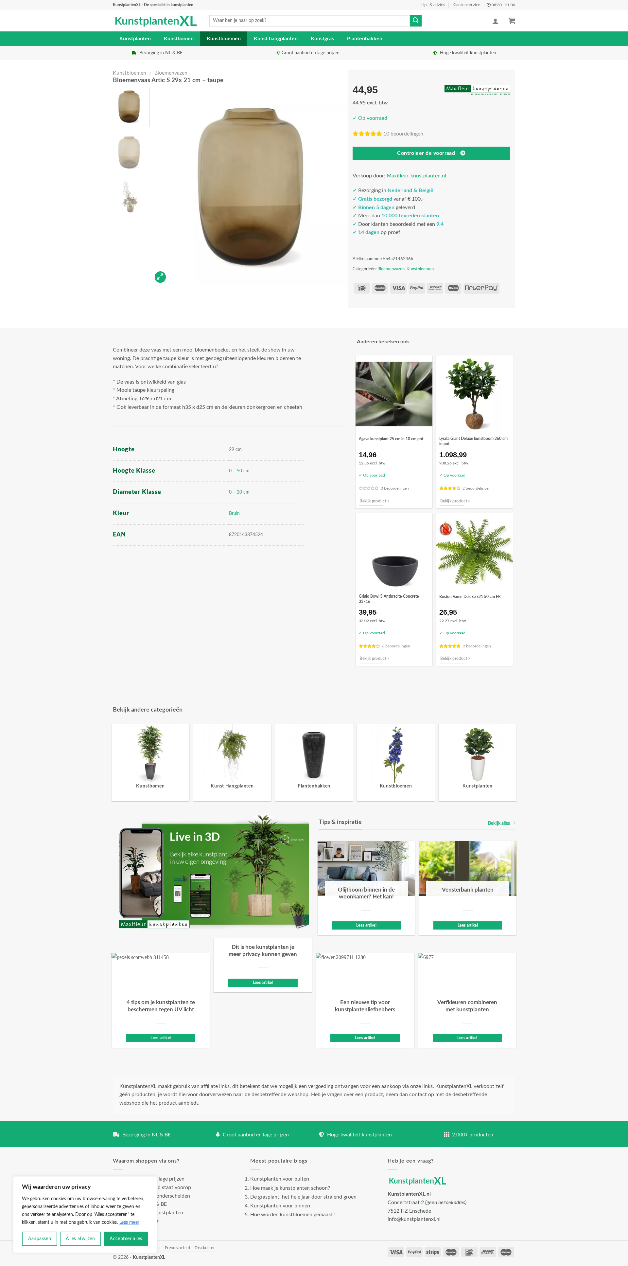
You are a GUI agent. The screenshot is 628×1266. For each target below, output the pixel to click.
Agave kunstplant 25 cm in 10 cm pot (391, 439)
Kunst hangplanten (276, 38)
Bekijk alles (499, 823)
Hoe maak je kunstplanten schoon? (290, 1188)
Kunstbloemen (224, 38)
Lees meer (129, 1222)
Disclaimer (205, 1248)
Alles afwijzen (80, 1239)
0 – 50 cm (239, 470)
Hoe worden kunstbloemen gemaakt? (292, 1214)
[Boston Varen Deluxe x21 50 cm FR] (474, 551)
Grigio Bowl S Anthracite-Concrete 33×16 (389, 599)
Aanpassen (39, 1239)
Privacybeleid (177, 1248)
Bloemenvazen (170, 73)
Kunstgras (322, 38)
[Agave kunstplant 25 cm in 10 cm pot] (394, 393)
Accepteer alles (126, 1239)
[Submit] (416, 21)
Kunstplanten (135, 38)
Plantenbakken (364, 38)
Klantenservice (466, 5)
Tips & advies (433, 5)
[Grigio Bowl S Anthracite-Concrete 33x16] (394, 551)
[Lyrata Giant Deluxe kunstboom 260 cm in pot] (474, 393)
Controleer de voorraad (426, 153)
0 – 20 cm (239, 492)
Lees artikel (366, 925)
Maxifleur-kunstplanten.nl (416, 175)
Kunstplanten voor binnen (280, 1205)
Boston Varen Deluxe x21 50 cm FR (470, 597)
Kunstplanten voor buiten (279, 1179)
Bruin (234, 513)
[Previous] (164, 186)
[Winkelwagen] (512, 21)
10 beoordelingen (403, 133)
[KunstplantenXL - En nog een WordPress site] (156, 21)
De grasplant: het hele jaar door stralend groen (303, 1197)
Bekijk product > (374, 501)
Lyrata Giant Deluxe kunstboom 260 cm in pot (473, 441)
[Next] (336, 186)
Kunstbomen (179, 38)
